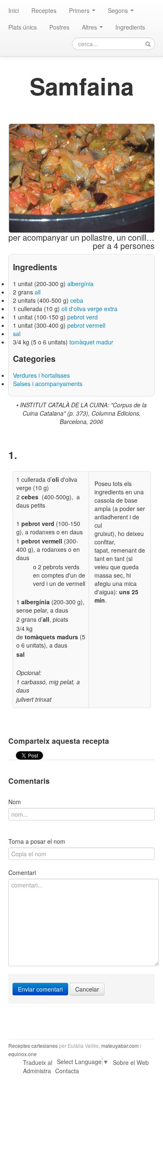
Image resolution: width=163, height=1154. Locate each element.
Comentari (22, 872)
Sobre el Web (131, 1062)
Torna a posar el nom (36, 841)
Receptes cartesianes (33, 1045)
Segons (119, 10)
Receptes (43, 10)
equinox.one (22, 1053)
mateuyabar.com (120, 1045)
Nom (14, 802)
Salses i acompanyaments (47, 383)
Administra (37, 1071)
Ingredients (130, 27)
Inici (13, 10)
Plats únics (22, 27)
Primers (80, 10)
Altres (90, 27)
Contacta (67, 1071)
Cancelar (87, 989)
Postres (59, 27)
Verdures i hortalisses (41, 375)
